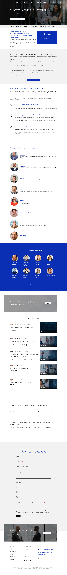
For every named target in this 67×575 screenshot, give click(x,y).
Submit (18, 516)
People (11, 549)
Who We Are (13, 551)
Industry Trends (13, 373)
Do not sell (41, 567)
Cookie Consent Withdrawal (32, 567)
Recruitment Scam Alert (49, 567)
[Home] (8, 2)
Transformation (13, 330)
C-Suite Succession (14, 359)
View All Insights (33, 394)
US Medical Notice (31, 568)
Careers (12, 554)
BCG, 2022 (48, 40)
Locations (12, 559)
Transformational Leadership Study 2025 (21, 327)
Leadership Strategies (14, 344)
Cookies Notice (23, 567)
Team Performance (34, 359)
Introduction (18, 26)
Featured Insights (42, 26)
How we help (26, 26)
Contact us (54, 26)
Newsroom (12, 556)
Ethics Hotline (39, 568)
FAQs (49, 26)
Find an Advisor (47, 532)
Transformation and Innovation (35, 373)
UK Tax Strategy (46, 568)
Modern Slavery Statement (21, 568)
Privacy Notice (16, 567)
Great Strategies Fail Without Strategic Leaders (23, 341)
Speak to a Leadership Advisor (33, 80)
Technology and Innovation (23, 373)
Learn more (48, 303)
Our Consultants (34, 26)
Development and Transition (24, 359)
